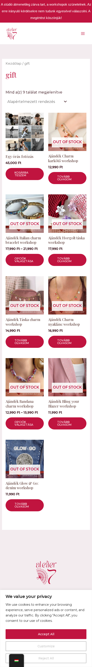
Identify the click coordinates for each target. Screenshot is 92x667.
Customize (46, 646)
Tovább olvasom (64, 178)
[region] (46, 628)
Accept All (46, 634)
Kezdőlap (13, 64)
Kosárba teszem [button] (21, 174)
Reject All (46, 658)
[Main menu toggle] (83, 33)
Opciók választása (24, 260)
